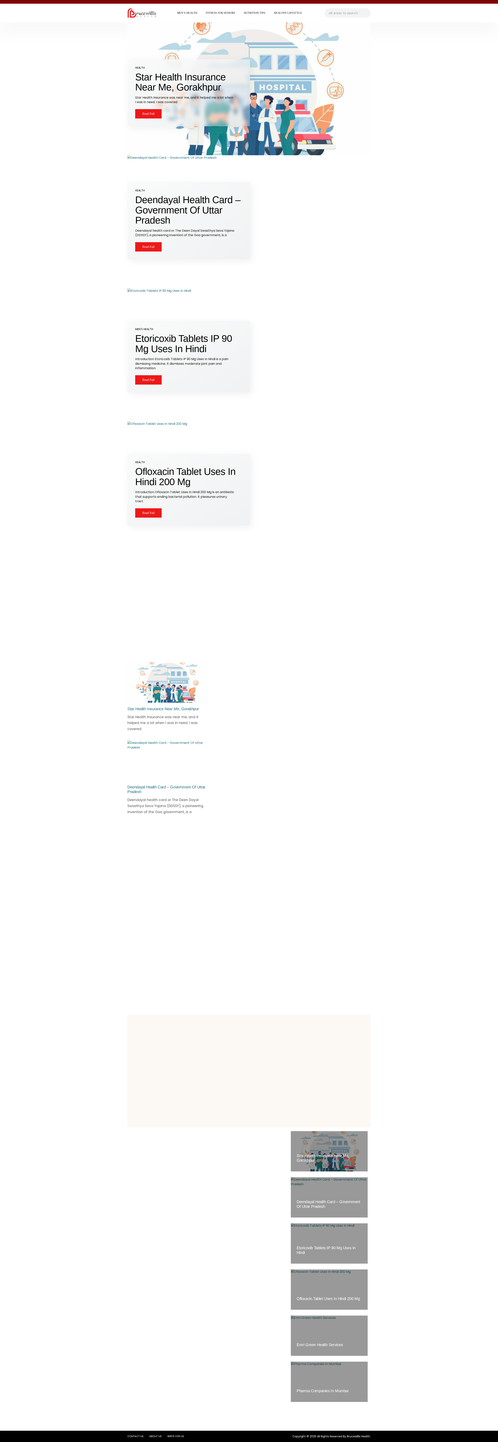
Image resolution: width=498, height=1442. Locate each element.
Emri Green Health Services (320, 1345)
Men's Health (144, 329)
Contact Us (135, 1436)
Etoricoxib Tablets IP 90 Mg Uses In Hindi (183, 343)
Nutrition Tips (254, 12)
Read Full (148, 113)
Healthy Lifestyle (288, 12)
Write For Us (175, 1436)
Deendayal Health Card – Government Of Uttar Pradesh (187, 210)
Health (140, 67)
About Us (155, 1436)
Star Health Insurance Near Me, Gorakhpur (180, 82)
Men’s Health (187, 12)
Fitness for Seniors (220, 12)
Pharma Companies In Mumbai (322, 1391)
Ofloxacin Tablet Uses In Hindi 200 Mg (185, 476)
